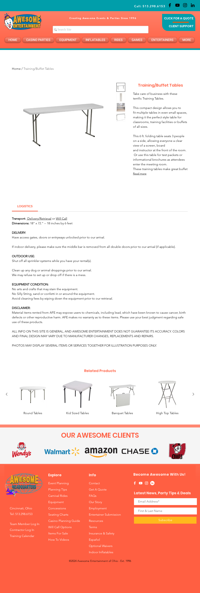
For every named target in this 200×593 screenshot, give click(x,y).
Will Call (61, 218)
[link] (25, 206)
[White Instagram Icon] (146, 483)
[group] (100, 398)
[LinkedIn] (192, 5)
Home (16, 69)
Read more (139, 173)
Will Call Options (60, 527)
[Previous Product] (6, 394)
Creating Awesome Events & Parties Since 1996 (102, 18)
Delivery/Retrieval (39, 218)
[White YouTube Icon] (140, 483)
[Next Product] (193, 394)
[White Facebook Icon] (135, 483)
